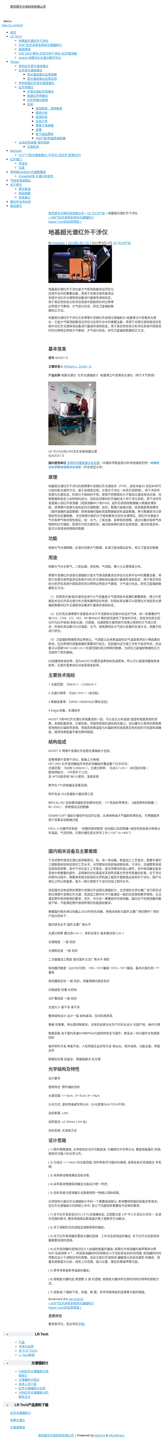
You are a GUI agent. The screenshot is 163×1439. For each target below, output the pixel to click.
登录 (81, 1324)
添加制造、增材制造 (49, 108)
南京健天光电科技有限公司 (28, 6)
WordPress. (117, 1435)
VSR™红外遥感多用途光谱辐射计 (40, 45)
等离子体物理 (44, 125)
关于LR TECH (28, 1350)
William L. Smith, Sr (78, 366)
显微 (39, 130)
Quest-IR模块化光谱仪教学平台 (40, 58)
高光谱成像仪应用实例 (42, 79)
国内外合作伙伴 (20, 202)
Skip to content (12, 25)
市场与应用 (26, 1346)
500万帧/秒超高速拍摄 (51, 138)
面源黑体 (25, 49)
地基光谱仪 (17, 1420)
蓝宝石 (23, 163)
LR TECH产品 (96, 213)
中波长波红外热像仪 (40, 91)
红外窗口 (16, 159)
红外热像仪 (26, 87)
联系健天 (16, 206)
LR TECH (16, 36)
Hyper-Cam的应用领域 (65, 222)
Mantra (100, 1435)
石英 (22, 168)
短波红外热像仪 (37, 96)
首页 (13, 32)
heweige (59, 243)
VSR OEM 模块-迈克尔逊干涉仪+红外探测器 (48, 53)
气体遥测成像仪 (20, 180)
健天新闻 (25, 189)
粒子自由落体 (44, 134)
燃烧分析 (42, 113)
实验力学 (42, 121)
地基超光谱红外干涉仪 (33, 41)
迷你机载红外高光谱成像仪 (36, 83)
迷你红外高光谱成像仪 (33, 66)
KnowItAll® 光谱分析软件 (36, 176)
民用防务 (42, 117)
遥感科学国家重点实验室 (83, 463)
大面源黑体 (17, 1427)
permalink (76, 1299)
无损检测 (33, 147)
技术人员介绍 (28, 1384)
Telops (14, 62)
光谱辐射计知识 (29, 1379)
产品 (22, 1342)
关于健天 (16, 185)
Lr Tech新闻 (27, 1355)
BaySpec (16, 151)
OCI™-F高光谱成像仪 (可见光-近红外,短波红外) (50, 155)
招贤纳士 (25, 197)
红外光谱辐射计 (20, 1413)
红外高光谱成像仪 (30, 70)
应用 (30, 104)
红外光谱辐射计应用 (32, 1388)
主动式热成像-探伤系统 (34, 142)
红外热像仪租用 (37, 100)
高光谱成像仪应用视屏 (42, 74)
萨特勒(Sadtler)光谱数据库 (28, 172)
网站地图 (25, 193)
